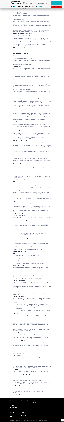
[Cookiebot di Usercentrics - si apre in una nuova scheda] (6, 7)
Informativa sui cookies (38, 420)
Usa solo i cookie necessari (56, 6)
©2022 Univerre (12, 420)
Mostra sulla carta (14, 407)
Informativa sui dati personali (19, 420)
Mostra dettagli (40, 6)
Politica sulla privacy (44, 420)
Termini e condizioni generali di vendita (29, 420)
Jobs (22, 403)
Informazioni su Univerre (25, 402)
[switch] (22, 6)
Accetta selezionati (56, 4)
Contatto (13, 405)
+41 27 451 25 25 (14, 406)
